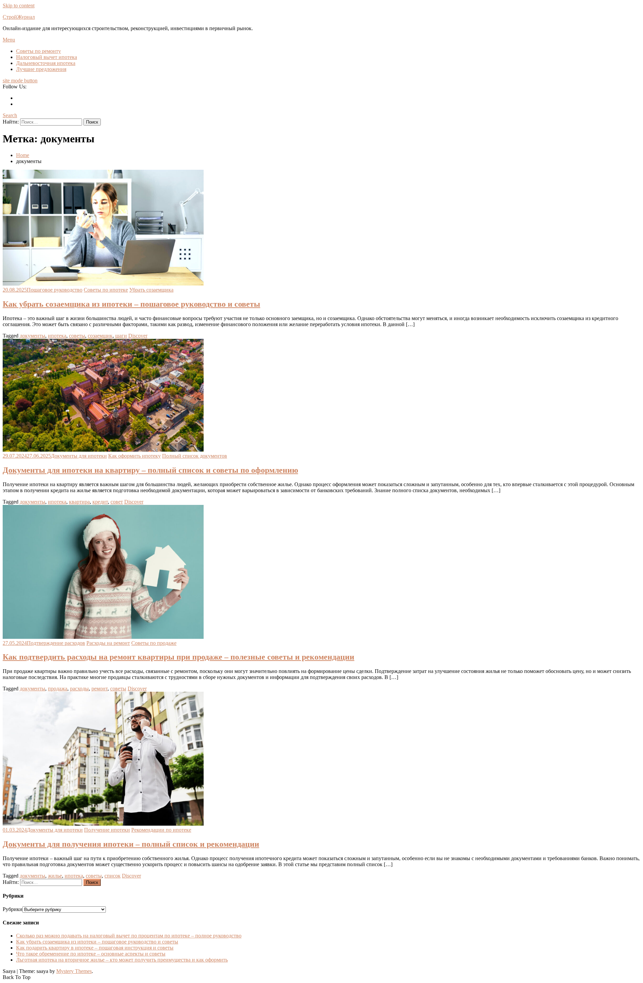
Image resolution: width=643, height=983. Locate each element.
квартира (79, 502)
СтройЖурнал (19, 17)
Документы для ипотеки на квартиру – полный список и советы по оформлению (150, 470)
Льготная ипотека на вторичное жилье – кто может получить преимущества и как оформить (122, 960)
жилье (55, 876)
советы (77, 335)
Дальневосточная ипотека (45, 63)
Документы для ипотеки (79, 456)
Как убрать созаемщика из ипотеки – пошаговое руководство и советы (131, 304)
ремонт (99, 688)
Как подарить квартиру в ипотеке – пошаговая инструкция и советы (94, 948)
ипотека (57, 335)
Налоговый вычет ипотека (46, 57)
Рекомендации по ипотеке (161, 830)
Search (10, 115)
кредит (100, 502)
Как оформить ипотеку (134, 456)
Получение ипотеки (107, 830)
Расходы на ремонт (108, 643)
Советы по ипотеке (106, 290)
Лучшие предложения (41, 69)
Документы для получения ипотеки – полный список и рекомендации (131, 844)
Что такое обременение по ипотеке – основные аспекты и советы (90, 954)
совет (117, 502)
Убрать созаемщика (151, 290)
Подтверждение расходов (56, 643)
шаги (121, 335)
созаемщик (100, 335)
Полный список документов (194, 456)
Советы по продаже (153, 643)
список (112, 876)
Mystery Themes (74, 971)
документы (32, 335)
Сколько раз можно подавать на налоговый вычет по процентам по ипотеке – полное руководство (128, 935)
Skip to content (18, 5)
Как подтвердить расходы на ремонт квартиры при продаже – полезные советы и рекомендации (178, 657)
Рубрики (12, 909)
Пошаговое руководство (54, 290)
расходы (79, 688)
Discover (137, 335)
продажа (57, 688)
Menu (9, 40)
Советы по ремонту (38, 51)
